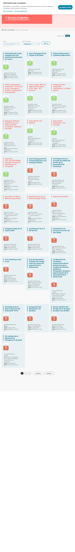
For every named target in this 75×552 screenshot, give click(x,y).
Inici (5, 30)
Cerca (4, 41)
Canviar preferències (20, 11)
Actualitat (11, 30)
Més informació (8, 11)
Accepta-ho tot (65, 7)
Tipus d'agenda (26, 41)
